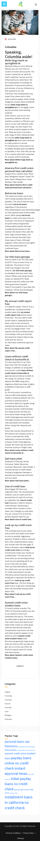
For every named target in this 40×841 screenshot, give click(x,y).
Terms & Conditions (13, 833)
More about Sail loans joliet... (17, 480)
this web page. (25, 544)
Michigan (8, 715)
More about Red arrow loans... (18, 251)
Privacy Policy (28, 833)
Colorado (8, 700)
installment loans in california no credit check (19, 802)
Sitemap (20, 838)
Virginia (7, 692)
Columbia (10, 47)
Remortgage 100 (12, 489)
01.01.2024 (12, 39)
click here (19, 273)
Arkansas (8, 719)
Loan (6, 711)
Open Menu (4, 4)
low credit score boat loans (26, 747)
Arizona (7, 704)
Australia (8, 707)
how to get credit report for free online (25, 750)
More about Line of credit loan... (19, 519)
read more (28, 420)
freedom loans (13, 793)
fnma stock (10, 750)
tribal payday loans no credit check (18, 783)
